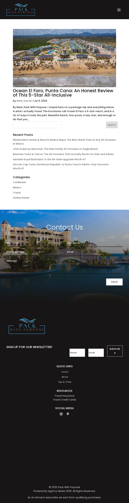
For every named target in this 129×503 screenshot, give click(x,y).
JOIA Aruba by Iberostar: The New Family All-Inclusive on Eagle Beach (55, 149)
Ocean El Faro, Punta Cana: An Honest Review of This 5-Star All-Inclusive (63, 93)
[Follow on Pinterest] (68, 414)
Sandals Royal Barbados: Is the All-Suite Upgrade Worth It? (49, 159)
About (65, 377)
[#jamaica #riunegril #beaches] (65, 436)
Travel (17, 192)
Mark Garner (24, 100)
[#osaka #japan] (106, 459)
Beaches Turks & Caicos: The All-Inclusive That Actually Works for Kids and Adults (63, 154)
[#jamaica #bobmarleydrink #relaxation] (106, 436)
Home (64, 372)
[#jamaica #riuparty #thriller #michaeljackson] (25, 436)
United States (21, 197)
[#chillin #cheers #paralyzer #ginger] (25, 459)
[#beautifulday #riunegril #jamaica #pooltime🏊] (65, 459)
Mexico (17, 187)
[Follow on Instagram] (61, 414)
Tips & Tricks (64, 382)
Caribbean (19, 182)
